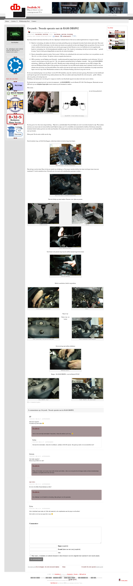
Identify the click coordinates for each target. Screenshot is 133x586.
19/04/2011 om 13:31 (38, 431)
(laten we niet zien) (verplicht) (69, 549)
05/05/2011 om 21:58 (35, 508)
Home (63, 567)
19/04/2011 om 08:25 (35, 419)
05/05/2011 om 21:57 (38, 442)
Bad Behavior (54, 583)
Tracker (76, 574)
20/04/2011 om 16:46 (38, 494)
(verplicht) (63, 546)
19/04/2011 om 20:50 (35, 456)
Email (57, 36)
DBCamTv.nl (82, 574)
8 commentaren (34, 402)
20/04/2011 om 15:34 (35, 484)
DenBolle (36, 428)
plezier (70, 34)
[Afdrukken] (61, 36)
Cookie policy (124, 580)
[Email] (53, 36)
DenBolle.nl (33, 7)
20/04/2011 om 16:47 (38, 468)
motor (45, 34)
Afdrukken (67, 36)
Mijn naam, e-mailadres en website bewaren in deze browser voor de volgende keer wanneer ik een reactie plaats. (66, 556)
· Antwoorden (45, 419)
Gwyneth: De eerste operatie (88, 567)
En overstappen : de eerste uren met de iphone (47, 567)
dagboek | (39, 34)
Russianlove (70, 574)
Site (59, 552)
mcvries (32, 482)
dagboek (57, 34)
